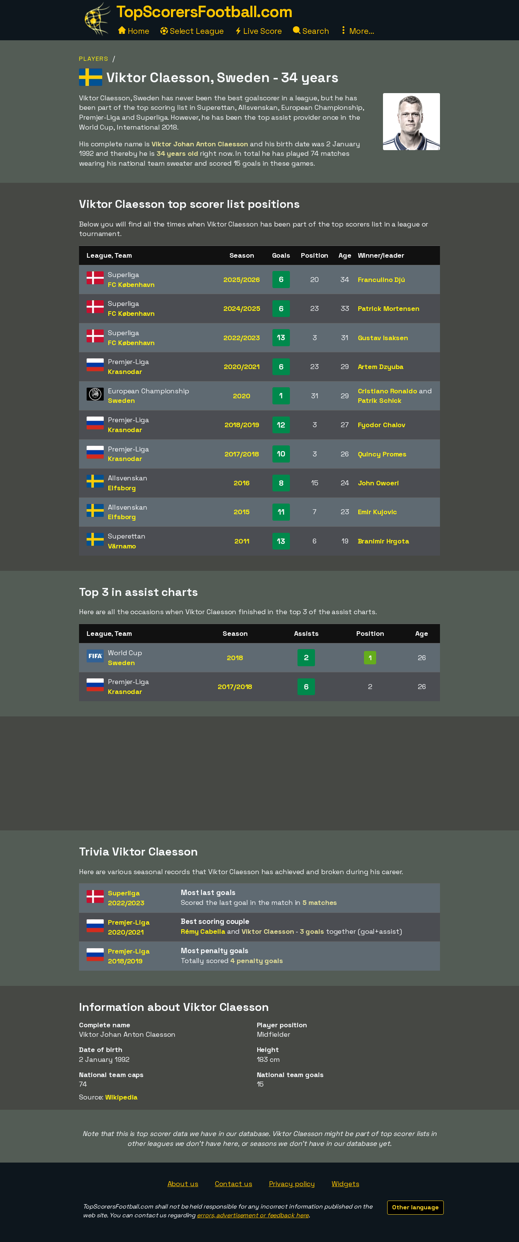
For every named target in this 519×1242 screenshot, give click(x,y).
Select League (196, 31)
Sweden (121, 400)
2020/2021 (242, 366)
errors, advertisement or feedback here (253, 1215)
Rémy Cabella (203, 931)
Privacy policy (292, 1183)
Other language (415, 1207)
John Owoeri (378, 482)
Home (137, 31)
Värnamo (122, 546)
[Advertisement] (259, 773)
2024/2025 (241, 308)
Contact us (233, 1183)
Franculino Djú (381, 279)
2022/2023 (241, 337)
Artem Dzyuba (381, 366)
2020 (241, 395)
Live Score (261, 31)
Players (94, 59)
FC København (131, 284)
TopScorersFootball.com (204, 12)
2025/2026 (241, 279)
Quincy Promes (382, 454)
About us (183, 1183)
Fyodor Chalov (382, 424)
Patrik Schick (380, 400)
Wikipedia (121, 1097)
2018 (235, 657)
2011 (241, 541)
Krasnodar (125, 371)
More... (360, 31)
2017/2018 (242, 454)
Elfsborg (122, 487)
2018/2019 (242, 424)
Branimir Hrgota (384, 541)
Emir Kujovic (377, 511)
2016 (242, 482)
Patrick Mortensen (388, 308)
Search (315, 31)
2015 (242, 511)
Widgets (345, 1183)
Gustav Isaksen (383, 337)
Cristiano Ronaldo (387, 391)
